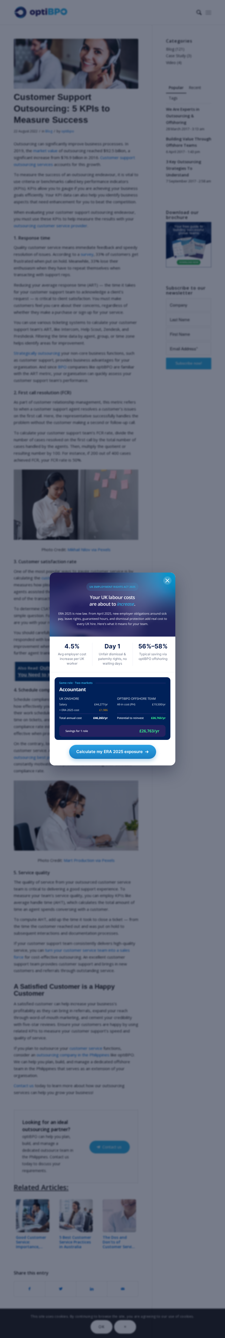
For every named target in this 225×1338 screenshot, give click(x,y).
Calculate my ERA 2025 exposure (109, 751)
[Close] (167, 580)
